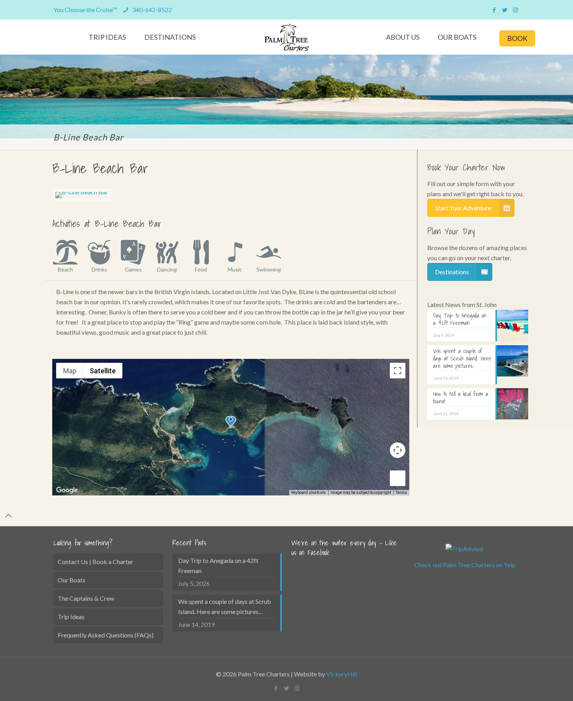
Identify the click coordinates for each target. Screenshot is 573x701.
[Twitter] (505, 9)
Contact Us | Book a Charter (95, 561)
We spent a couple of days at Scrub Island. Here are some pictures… (224, 606)
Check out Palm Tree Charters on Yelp (464, 564)
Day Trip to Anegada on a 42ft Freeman (218, 565)
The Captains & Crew (86, 598)
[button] (231, 421)
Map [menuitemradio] (69, 371)
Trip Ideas (71, 616)
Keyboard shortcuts (308, 492)
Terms (401, 492)
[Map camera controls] (397, 450)
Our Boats (71, 580)
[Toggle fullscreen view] (397, 370)
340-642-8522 (151, 9)
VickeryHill (341, 674)
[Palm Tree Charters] (287, 38)
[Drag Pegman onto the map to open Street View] (397, 478)
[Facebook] (494, 9)
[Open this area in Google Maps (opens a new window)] (67, 490)
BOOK (517, 38)
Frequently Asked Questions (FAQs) (106, 635)
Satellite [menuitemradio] (103, 371)
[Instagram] (515, 9)
